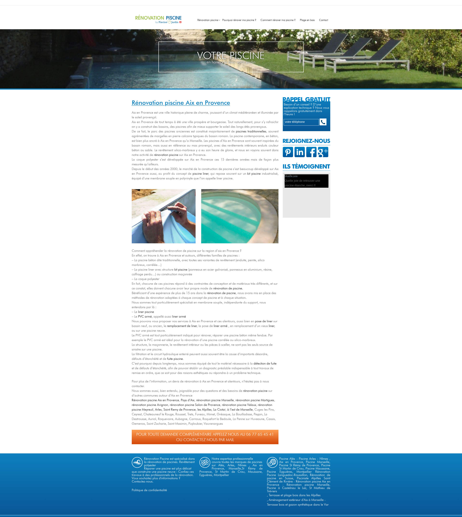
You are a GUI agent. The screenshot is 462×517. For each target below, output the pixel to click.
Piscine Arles (307, 458)
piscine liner (201, 173)
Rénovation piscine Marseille (308, 484)
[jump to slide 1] (227, 85)
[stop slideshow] (238, 85)
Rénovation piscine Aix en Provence (155, 400)
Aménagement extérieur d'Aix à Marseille (296, 500)
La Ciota (219, 409)
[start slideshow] (223, 85)
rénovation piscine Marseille (215, 400)
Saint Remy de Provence (180, 409)
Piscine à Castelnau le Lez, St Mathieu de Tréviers (298, 489)
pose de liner (264, 321)
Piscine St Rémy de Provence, (300, 465)
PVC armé (145, 316)
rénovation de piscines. (162, 462)
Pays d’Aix (187, 400)
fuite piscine (174, 359)
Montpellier (221, 475)
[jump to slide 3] (234, 85)
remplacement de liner (182, 326)
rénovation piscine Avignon (150, 405)
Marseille (235, 468)
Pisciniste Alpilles (309, 478)
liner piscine (145, 312)
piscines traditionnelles (251, 131)
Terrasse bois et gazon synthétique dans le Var (298, 504)
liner (271, 326)
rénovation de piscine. (228, 288)
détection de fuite (265, 363)
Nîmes (242, 465)
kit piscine (254, 173)
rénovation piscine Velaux (239, 405)
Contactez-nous (142, 481)
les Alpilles (204, 409)
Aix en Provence (291, 462)
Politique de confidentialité (149, 490)
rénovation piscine (166, 155)
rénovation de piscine (221, 293)
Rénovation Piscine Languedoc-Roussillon (298, 473)
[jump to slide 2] (231, 85)
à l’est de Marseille (240, 409)
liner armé (179, 316)
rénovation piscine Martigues (255, 400)
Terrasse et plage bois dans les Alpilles (295, 495)
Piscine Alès (287, 458)
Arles (158, 409)
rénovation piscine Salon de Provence (195, 405)
